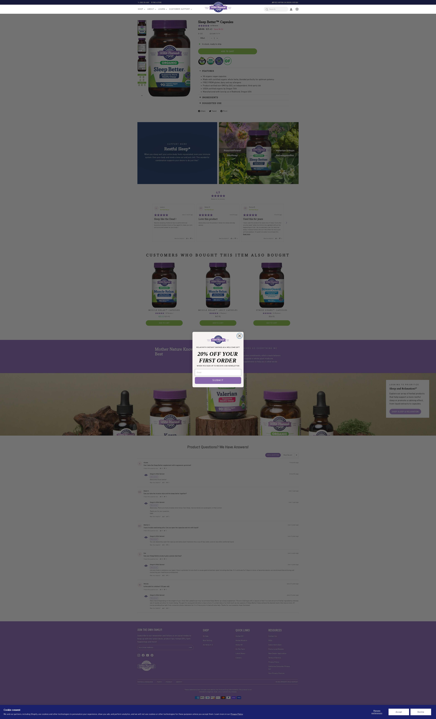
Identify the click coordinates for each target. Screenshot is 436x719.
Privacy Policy (237, 714)
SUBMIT (218, 380)
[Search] (266, 9)
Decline (420, 712)
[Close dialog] (239, 336)
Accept (399, 712)
